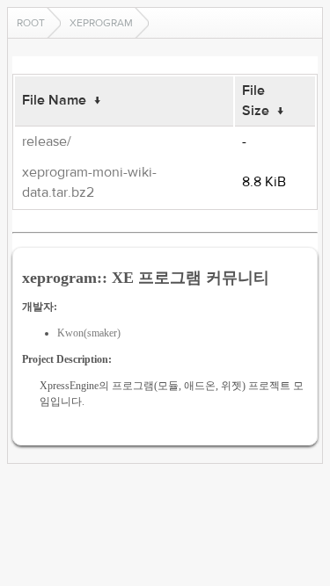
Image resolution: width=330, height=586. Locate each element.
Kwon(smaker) (89, 333)
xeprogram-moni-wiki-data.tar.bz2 (89, 182)
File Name (54, 100)
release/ (46, 141)
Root (31, 23)
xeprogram (101, 23)
